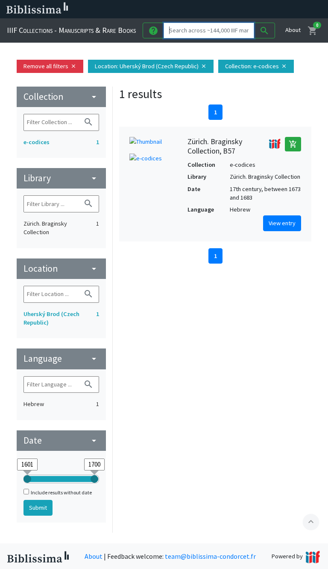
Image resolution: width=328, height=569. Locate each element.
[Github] (285, 9)
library (61, 178)
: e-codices (256, 66)
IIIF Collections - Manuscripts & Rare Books (71, 30)
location (61, 268)
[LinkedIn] (230, 9)
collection (61, 96)
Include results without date (61, 492)
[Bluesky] (244, 9)
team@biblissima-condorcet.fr (210, 556)
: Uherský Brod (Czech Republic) (151, 66)
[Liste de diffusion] (217, 9)
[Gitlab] (299, 9)
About (293, 30)
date (61, 440)
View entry (282, 223)
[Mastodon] (258, 9)
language (61, 358)
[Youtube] (271, 9)
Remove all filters (49, 66)
